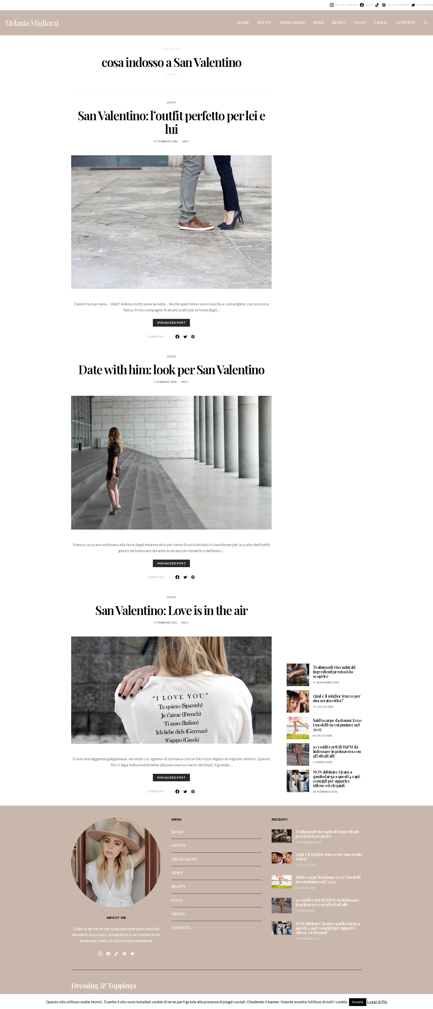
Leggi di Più (377, 1001)
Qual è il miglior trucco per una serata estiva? (337, 698)
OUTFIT (264, 22)
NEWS (318, 22)
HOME (243, 22)
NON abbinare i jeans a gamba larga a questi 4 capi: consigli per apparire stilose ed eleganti (336, 778)
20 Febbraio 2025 (325, 791)
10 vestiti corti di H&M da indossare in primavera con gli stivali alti (337, 751)
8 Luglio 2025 (322, 735)
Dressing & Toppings (103, 985)
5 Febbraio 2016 (165, 382)
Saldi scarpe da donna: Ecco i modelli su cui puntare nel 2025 (337, 725)
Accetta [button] (357, 1002)
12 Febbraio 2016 (165, 141)
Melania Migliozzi (32, 23)
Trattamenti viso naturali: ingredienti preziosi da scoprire (334, 672)
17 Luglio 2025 (323, 706)
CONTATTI (405, 22)
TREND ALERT (292, 22)
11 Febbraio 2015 (165, 622)
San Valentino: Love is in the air (171, 610)
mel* (185, 141)
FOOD (360, 22)
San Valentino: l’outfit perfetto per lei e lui (171, 122)
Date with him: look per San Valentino (171, 369)
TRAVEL (381, 22)
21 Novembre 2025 (326, 682)
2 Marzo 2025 (322, 762)
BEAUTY (339, 22)
